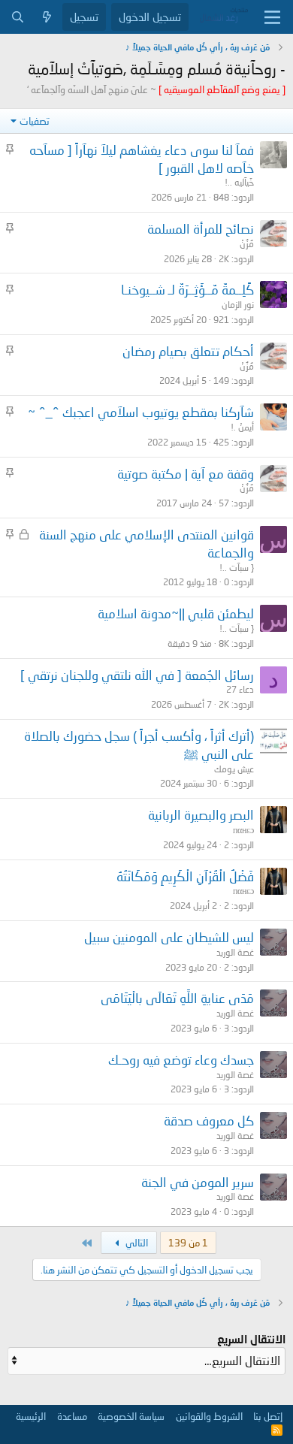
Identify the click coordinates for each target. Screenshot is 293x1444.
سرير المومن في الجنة (197, 1182)
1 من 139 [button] (188, 1243)
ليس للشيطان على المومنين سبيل (169, 937)
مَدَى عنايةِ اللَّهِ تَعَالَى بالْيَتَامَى (177, 998)
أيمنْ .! (242, 427)
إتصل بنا (267, 1416)
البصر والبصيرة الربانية (201, 815)
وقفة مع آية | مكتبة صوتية (185, 474)
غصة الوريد (235, 952)
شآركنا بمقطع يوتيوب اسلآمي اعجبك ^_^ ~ (141, 412)
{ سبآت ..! (236, 567)
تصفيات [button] (35, 121)
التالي (135, 1243)
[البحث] (17, 17)
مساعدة (72, 1416)
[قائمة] (272, 17)
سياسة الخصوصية (131, 1416)
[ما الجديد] (47, 17)
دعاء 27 (240, 689)
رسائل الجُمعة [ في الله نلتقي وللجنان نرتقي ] (137, 675)
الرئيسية (31, 1416)
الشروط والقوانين (209, 1416)
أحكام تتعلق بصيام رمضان (188, 351)
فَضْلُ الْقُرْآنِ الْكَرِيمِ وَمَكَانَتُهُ (185, 876)
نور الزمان (238, 304)
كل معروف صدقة (209, 1120)
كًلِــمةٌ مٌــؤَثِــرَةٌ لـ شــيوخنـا (187, 290)
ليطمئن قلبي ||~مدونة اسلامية (176, 613)
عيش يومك (234, 769)
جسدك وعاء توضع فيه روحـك (181, 1060)
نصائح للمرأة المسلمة (200, 229)
